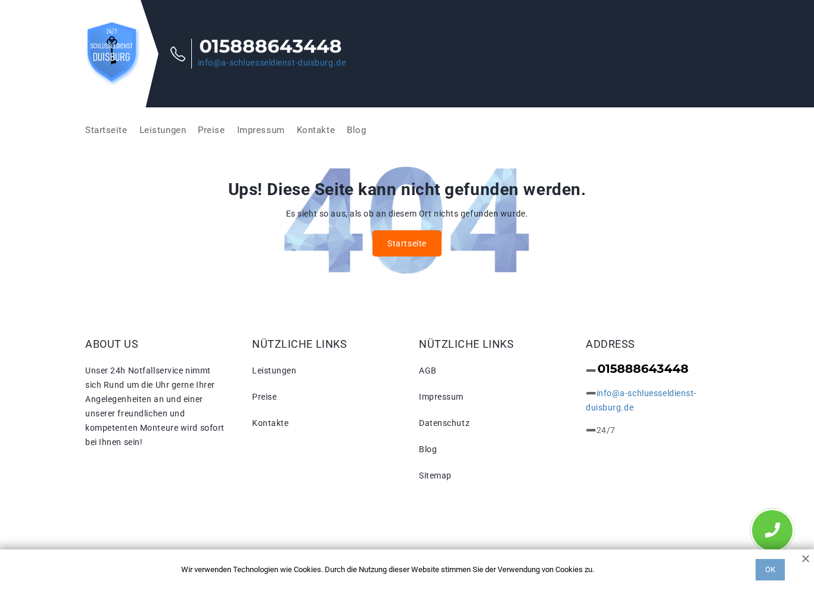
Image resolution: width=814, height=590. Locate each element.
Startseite (106, 130)
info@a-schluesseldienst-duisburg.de (272, 62)
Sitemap (435, 475)
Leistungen (163, 130)
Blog (356, 130)
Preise (211, 130)
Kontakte (316, 130)
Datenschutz (444, 423)
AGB (428, 370)
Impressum (261, 130)
